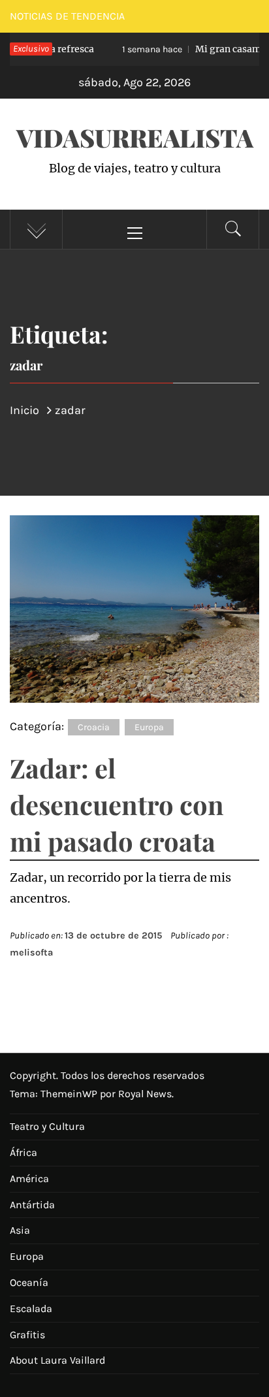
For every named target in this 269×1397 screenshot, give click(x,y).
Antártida (32, 1204)
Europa (149, 727)
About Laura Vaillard (57, 1360)
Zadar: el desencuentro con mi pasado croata (117, 804)
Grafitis (27, 1334)
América (29, 1178)
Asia (20, 1230)
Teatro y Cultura (47, 1126)
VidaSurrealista (134, 137)
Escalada (31, 1308)
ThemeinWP (70, 1093)
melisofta (31, 952)
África (23, 1152)
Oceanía (29, 1282)
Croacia (94, 727)
